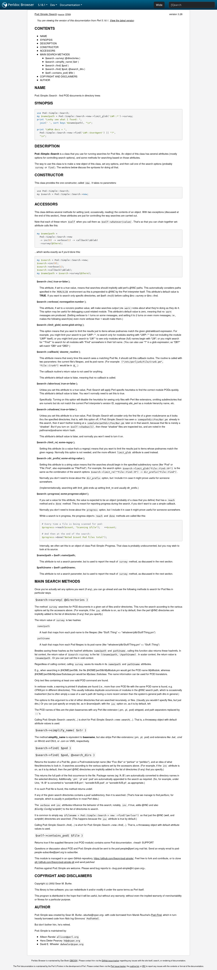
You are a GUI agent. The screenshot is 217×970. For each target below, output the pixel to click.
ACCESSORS (47, 50)
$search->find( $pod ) (57, 65)
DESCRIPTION (48, 43)
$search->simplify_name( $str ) (62, 61)
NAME (43, 36)
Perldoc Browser (20, 4)
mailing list (134, 966)
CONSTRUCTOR (49, 47)
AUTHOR (45, 80)
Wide (159, 5)
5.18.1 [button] (41, 5)
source (61, 14)
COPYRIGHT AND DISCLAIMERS (58, 76)
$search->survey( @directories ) (62, 58)
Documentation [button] (70, 5)
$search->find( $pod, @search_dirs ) (65, 69)
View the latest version (122, 20)
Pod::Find (156, 915)
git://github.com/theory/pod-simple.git (54, 862)
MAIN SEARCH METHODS (55, 54)
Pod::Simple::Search (46, 14)
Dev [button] (52, 5)
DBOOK (73, 960)
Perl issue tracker (118, 966)
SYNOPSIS (46, 39)
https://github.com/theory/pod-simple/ (114, 858)
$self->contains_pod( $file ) (60, 72)
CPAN (67, 14)
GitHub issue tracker (110, 960)
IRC (143, 966)
